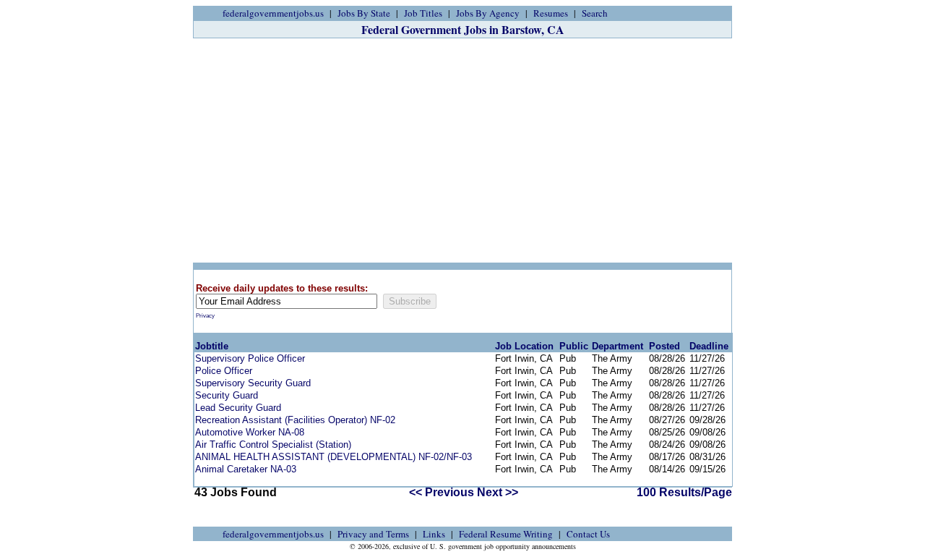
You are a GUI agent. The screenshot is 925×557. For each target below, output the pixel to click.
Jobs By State (363, 13)
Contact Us (588, 533)
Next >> (497, 492)
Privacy (205, 315)
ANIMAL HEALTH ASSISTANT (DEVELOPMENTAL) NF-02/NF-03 (333, 456)
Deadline (708, 346)
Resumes (550, 13)
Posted (664, 346)
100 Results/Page (684, 492)
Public (573, 346)
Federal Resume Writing (506, 533)
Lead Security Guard (238, 407)
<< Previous (441, 492)
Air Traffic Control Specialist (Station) (273, 444)
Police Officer (223, 370)
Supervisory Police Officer (250, 358)
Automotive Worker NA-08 (249, 432)
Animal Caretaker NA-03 (245, 469)
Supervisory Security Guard (253, 383)
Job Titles (423, 13)
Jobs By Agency (488, 13)
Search (595, 13)
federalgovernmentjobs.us (273, 13)
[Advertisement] (462, 150)
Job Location (524, 346)
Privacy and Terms (373, 533)
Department (617, 346)
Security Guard (226, 395)
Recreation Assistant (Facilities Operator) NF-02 (295, 419)
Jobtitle (211, 346)
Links (434, 533)
